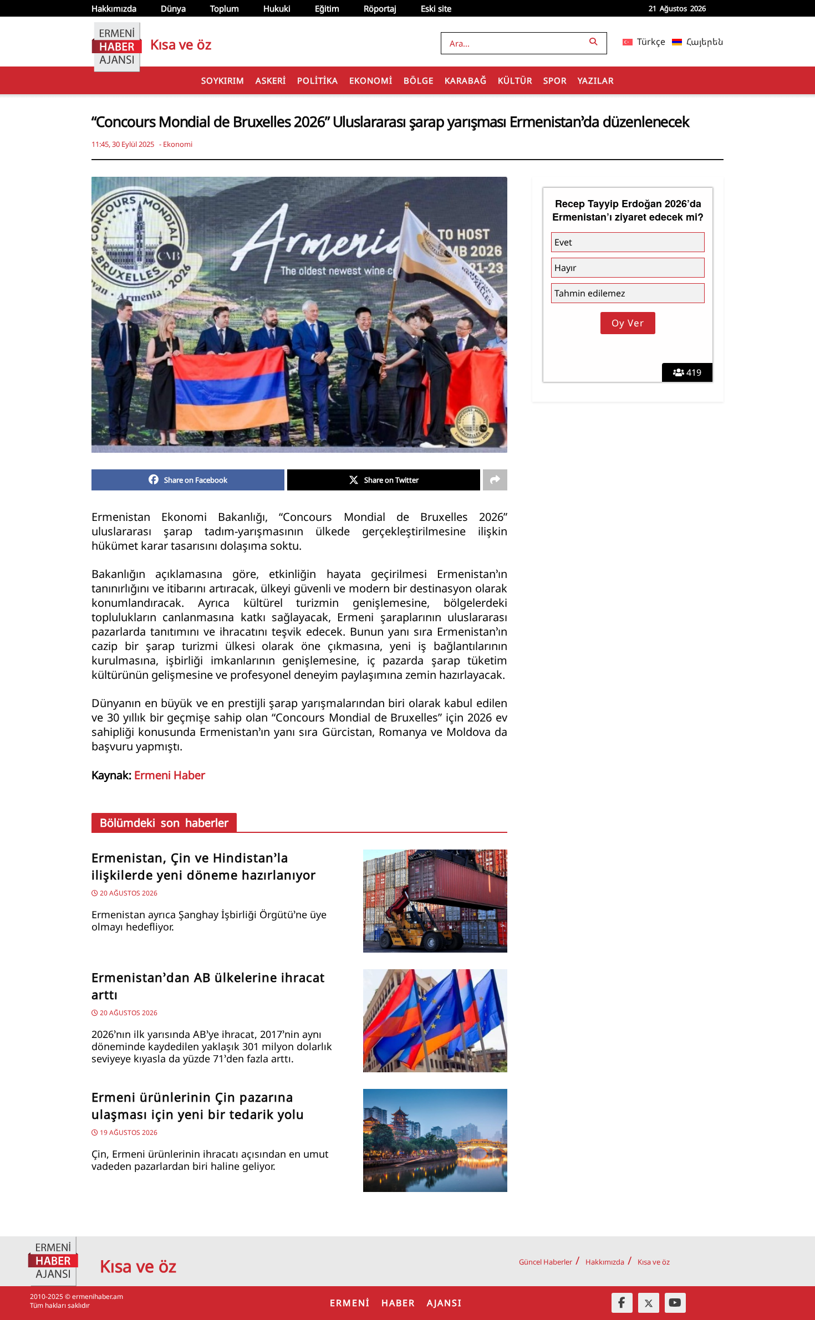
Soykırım (222, 80)
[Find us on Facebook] (622, 1303)
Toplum (224, 8)
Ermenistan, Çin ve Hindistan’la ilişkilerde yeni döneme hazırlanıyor (203, 866)
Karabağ (466, 80)
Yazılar (596, 80)
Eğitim (327, 8)
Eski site (436, 8)
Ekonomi (371, 80)
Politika (317, 80)
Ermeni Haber (169, 775)
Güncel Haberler (545, 1262)
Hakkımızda (113, 8)
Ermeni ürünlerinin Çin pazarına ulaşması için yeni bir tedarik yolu (197, 1105)
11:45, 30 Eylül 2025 (122, 144)
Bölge (419, 80)
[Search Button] (595, 41)
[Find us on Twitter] (648, 1303)
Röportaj (380, 8)
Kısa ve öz (654, 1262)
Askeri (271, 80)
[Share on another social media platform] (495, 479)
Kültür (515, 80)
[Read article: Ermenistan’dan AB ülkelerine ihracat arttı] (435, 1020)
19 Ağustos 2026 (127, 1132)
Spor (555, 80)
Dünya (173, 8)
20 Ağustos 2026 (127, 893)
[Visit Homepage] (116, 41)
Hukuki (277, 8)
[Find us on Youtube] (675, 1303)
